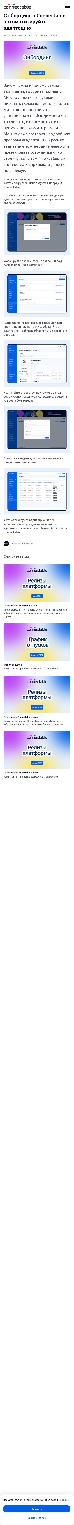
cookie (65, 1500)
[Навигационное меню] (67, 6)
